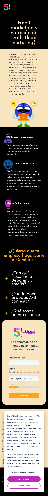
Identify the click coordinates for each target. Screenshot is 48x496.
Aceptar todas (24, 479)
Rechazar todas (24, 486)
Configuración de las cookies (24, 472)
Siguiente (24, 395)
